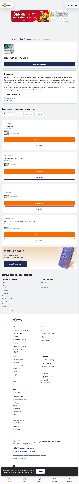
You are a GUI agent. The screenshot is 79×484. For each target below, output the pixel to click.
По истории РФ (45, 363)
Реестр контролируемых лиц (20, 415)
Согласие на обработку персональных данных (29, 455)
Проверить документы (17, 410)
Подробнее (39, 145)
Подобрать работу (15, 264)
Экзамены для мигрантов (18, 366)
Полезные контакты (20, 399)
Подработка (44, 285)
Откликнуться (39, 140)
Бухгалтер (5, 301)
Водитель (5, 306)
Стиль (15, 378)
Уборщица (5, 293)
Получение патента (47, 370)
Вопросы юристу (18, 396)
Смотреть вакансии (39, 64)
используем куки (10, 470)
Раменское (43, 282)
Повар (4, 282)
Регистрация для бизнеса (19, 334)
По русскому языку (47, 360)
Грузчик (4, 287)
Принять (40, 471)
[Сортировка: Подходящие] (10, 114)
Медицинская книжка (20, 343)
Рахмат (13, 39)
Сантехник (5, 290)
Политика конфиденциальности (20, 430)
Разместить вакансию (20, 330)
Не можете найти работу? (19, 350)
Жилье (15, 381)
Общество (44, 330)
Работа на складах (19, 346)
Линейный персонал (20, 339)
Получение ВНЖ (46, 377)
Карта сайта (17, 426)
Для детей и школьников (45, 381)
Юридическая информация (18, 361)
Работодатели (31, 39)
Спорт (15, 375)
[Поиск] (68, 5)
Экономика (44, 340)
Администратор (7, 298)
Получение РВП (46, 373)
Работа (20, 39)
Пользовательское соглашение (24, 451)
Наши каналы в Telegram (18, 421)
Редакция (16, 392)
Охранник (5, 304)
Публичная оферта (19, 458)
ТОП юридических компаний (19, 404)
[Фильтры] (4, 114)
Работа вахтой (44, 287)
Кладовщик (5, 296)
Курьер (4, 285)
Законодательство (47, 333)
